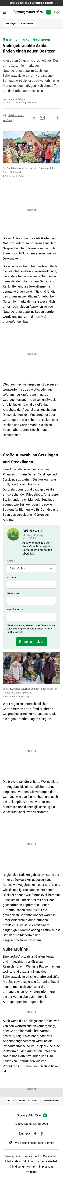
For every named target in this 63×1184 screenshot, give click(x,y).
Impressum (46, 1166)
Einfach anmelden (31, 641)
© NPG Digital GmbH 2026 (31, 1123)
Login (57, 12)
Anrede (11, 561)
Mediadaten (12, 1161)
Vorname (12, 577)
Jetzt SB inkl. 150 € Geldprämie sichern (31, 2)
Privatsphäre (12, 1156)
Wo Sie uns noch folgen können (34, 1142)
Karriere (27, 1156)
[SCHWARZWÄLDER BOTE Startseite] (31, 12)
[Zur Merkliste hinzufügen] (57, 117)
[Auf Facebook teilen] (34, 117)
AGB (37, 1156)
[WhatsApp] (28, 1133)
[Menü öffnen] (4, 12)
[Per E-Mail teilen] (42, 117)
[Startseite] (9, 1100)
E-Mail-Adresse (15, 609)
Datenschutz (51, 1156)
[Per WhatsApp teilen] (49, 118)
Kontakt (31, 1166)
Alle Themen (27, 23)
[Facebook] (42, 1133)
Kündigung (17, 1166)
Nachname (13, 593)
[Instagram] (21, 1133)
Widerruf (31, 1172)
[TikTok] (35, 1133)
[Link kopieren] (27, 117)
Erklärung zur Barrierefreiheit (40, 1161)
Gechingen (11, 23)
